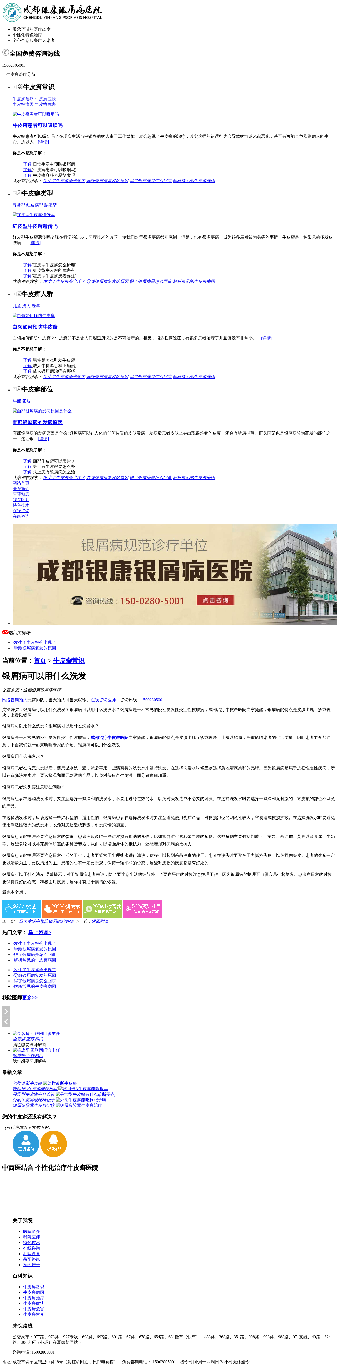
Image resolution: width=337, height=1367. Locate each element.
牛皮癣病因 (23, 104)
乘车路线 (31, 1259)
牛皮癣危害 (45, 104)
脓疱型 (50, 205)
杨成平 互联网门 (28, 1055)
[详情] (43, 142)
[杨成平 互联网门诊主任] (36, 1050)
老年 (36, 306)
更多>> (30, 997)
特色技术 (21, 505)
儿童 (17, 306)
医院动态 (21, 494)
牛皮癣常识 (69, 660)
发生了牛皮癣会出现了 (64, 181)
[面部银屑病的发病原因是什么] (42, 411)
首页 (40, 660)
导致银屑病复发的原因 (107, 181)
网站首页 (21, 483)
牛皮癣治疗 (23, 99)
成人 (26, 306)
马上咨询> (39, 932)
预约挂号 (31, 1264)
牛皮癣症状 (45, 99)
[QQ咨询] (53, 1155)
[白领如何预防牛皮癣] (34, 315)
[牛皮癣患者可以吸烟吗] (36, 114)
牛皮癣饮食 (33, 1314)
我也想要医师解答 (29, 1044)
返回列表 (100, 921)
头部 (17, 401)
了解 (27, 164)
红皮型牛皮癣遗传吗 (35, 226)
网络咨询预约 (14, 700)
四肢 (26, 401)
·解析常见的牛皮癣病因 (34, 960)
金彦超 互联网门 (28, 1039)
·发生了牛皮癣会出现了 (34, 642)
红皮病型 (34, 205)
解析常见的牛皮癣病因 (194, 181)
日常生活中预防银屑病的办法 (46, 921)
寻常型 (19, 205)
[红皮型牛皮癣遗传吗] (34, 215)
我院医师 (21, 499)
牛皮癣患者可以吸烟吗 (38, 125)
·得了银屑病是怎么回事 (34, 954)
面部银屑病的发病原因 (38, 422)
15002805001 (152, 700)
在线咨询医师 (103, 700)
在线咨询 (21, 511)
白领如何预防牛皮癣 (35, 327)
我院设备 (31, 1253)
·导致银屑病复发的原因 (34, 648)
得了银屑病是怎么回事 (151, 181)
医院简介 (21, 488)
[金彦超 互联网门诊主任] (36, 1033)
